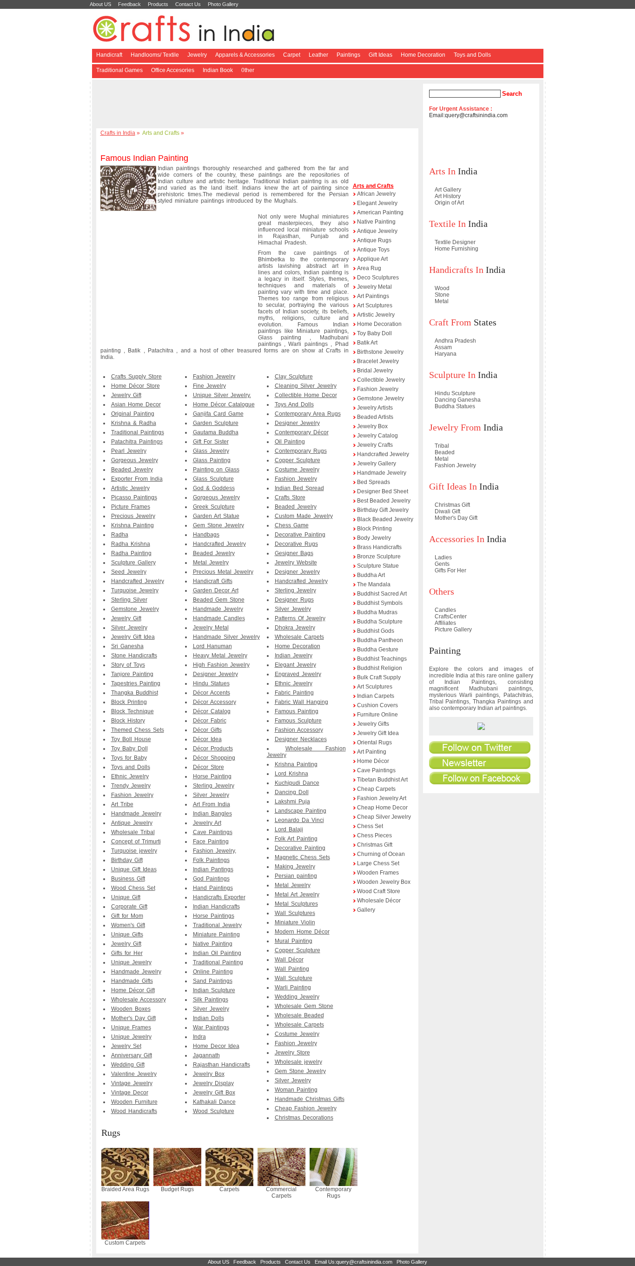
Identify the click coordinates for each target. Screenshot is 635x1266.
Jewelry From (455, 427)
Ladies (443, 557)
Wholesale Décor (379, 900)
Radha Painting (131, 553)
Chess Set (370, 826)
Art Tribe (122, 804)
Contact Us (188, 4)
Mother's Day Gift (133, 1018)
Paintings (348, 55)
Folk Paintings (211, 860)
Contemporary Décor (302, 432)
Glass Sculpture (213, 479)
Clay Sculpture (294, 376)
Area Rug (369, 268)
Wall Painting (292, 969)
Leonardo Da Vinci (299, 820)
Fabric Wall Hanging (301, 702)
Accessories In (456, 539)
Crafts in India (117, 133)
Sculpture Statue (378, 566)
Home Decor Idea (216, 1046)
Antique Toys (373, 249)
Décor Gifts (207, 730)
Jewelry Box (209, 1074)
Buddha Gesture (377, 649)
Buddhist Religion (379, 668)
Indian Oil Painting (217, 953)
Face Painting (211, 841)
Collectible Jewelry (381, 380)
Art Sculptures (374, 305)
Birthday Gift (127, 860)
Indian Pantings (213, 869)
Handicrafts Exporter (219, 897)
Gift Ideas (380, 55)
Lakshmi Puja (292, 801)
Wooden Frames (378, 872)
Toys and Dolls (472, 55)
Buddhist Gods (375, 631)
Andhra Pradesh (455, 341)
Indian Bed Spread (299, 488)
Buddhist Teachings (382, 659)
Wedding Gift (128, 1064)
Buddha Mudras (377, 612)
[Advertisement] (259, 105)
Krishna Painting (132, 525)
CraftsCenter (451, 616)
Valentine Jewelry (134, 1074)
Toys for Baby (129, 758)
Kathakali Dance (214, 1102)
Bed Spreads (373, 482)
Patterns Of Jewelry (300, 618)
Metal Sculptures (296, 904)
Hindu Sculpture (455, 393)
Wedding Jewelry (297, 997)
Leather (318, 55)
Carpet (291, 55)
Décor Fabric (209, 720)
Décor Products (213, 748)
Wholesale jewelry (298, 1062)
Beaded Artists (375, 417)
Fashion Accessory (299, 730)
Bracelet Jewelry (378, 361)
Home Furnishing (456, 248)
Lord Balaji (289, 829)
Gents (442, 564)
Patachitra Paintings (137, 441)
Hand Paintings (213, 888)
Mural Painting (293, 941)
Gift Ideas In (453, 486)
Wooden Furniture (134, 1102)
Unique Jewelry (131, 962)
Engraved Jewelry (298, 674)
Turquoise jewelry (134, 851)
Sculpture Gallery (133, 562)
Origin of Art (449, 202)
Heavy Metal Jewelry (220, 655)
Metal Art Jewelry (297, 894)
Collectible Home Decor (306, 395)
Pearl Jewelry (128, 451)
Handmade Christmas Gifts (309, 1099)
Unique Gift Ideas (134, 869)
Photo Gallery (223, 4)
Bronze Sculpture (379, 556)
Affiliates (445, 623)
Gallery (366, 910)
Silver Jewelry (129, 627)
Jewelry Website (296, 562)
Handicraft (109, 55)
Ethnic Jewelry (130, 776)
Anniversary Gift (131, 1055)
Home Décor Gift (133, 990)
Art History (448, 196)
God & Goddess (214, 488)
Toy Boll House (131, 739)
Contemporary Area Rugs (308, 414)
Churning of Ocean (381, 854)
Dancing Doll (292, 792)
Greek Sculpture (214, 507)
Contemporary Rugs (301, 451)
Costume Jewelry (297, 469)
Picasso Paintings (134, 497)
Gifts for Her (127, 953)
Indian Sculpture (214, 990)
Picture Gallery (453, 629)
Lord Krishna (291, 773)
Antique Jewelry (131, 823)
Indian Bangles (212, 813)
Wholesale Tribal (133, 832)
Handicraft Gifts (212, 581)
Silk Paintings (210, 999)
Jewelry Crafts (375, 445)
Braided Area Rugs (125, 1189)
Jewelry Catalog (377, 435)
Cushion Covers (377, 705)
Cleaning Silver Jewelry (306, 386)
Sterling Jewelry (213, 785)
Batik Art (367, 342)
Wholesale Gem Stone (304, 1006)
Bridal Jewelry (375, 370)
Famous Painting (296, 711)
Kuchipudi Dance (297, 783)
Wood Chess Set (133, 888)
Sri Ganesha (127, 646)
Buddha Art (371, 575)
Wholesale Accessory (138, 999)
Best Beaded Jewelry (383, 500)
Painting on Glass (216, 469)
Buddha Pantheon (380, 640)
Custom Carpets (125, 1242)
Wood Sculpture (213, 1111)
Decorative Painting (300, 534)
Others (441, 591)
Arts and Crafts (160, 133)
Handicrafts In (456, 270)
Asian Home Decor (136, 404)
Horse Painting (212, 776)
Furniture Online (377, 714)
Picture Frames (130, 507)
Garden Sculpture (215, 423)
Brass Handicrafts (379, 547)
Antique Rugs (374, 240)
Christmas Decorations (304, 1117)
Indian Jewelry (293, 655)
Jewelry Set (126, 1046)
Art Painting (371, 752)
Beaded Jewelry (132, 469)
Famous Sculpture (298, 720)
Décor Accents (211, 692)
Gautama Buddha (215, 432)
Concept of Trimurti (136, 841)
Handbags (206, 534)
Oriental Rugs (374, 742)
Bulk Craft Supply (379, 677)
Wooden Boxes (131, 1009)
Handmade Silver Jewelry (226, 637)
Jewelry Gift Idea (133, 637)
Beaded (445, 452)
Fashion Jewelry (132, 795)
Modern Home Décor (302, 931)
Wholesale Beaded (299, 1015)
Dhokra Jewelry (295, 627)
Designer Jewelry (215, 674)
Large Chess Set (378, 863)
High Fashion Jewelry (221, 665)
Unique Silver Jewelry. (222, 395)
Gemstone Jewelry (135, 609)
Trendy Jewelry (131, 785)
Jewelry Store (292, 1052)
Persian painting (296, 876)
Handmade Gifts (132, 981)
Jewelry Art (207, 823)
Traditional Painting (218, 962)
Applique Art (372, 259)
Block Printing (129, 702)
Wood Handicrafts (134, 1111)
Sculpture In (452, 375)
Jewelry (197, 55)
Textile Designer (455, 242)
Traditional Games (119, 70)
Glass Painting (212, 460)
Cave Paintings (212, 832)
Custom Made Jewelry (304, 516)
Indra (199, 1037)
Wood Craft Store (378, 891)
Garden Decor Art (215, 590)
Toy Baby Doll (129, 748)
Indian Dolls (208, 1018)
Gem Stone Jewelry (218, 525)
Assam (443, 347)
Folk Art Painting (296, 838)
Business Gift (128, 878)
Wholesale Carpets (299, 637)
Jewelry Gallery (376, 463)
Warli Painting (293, 987)
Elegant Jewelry (295, 665)
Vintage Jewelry (131, 1083)
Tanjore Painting (132, 674)
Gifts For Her (450, 570)
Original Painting (132, 414)
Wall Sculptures (295, 913)
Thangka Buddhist (134, 692)
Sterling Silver (129, 600)
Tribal (442, 446)
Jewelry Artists (375, 407)
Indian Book (218, 70)
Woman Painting (296, 1090)
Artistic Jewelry (130, 488)
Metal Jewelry (211, 562)
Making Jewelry (295, 866)
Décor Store (208, 767)
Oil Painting (290, 441)
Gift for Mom (127, 916)
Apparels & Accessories (245, 55)
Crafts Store (290, 497)
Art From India (211, 804)
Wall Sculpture (293, 978)
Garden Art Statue (216, 516)
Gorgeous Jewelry (134, 460)
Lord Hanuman (212, 646)
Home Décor (373, 761)
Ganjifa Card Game (218, 414)
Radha (119, 534)
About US (100, 4)
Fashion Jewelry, (214, 851)
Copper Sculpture (297, 460)
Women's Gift (128, 925)
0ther (247, 70)
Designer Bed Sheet (382, 491)
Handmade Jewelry (136, 813)
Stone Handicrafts (134, 655)
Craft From (450, 322)
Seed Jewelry (128, 572)
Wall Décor (289, 959)
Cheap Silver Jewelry (384, 817)
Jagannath (206, 1055)
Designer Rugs (294, 600)
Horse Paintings (213, 916)
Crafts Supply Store (136, 376)
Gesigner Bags (294, 553)
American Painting (380, 212)
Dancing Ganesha (458, 400)
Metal (442, 301)
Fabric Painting (294, 692)
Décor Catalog (212, 711)
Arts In (442, 171)
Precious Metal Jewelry (223, 572)
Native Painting (212, 944)
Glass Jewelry (211, 451)
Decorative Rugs (296, 544)
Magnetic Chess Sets (302, 857)
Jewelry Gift (126, 395)
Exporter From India (137, 479)
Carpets (229, 1189)
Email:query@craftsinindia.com (468, 115)
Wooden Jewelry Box (383, 882)
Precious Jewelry (133, 516)
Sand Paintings (212, 981)
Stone (442, 295)
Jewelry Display (213, 1083)
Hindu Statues (211, 683)
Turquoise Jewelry (135, 590)
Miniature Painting (216, 934)
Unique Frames (131, 1027)
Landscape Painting (300, 811)
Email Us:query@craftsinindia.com (353, 1262)
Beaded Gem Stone (219, 600)
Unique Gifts (127, 934)
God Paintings (211, 878)
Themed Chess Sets (137, 730)
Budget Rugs (177, 1189)
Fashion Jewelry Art (381, 798)
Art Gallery (448, 189)
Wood (442, 288)
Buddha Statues (455, 406)
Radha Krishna (130, 544)
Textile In (447, 224)
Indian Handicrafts (216, 906)
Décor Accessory (214, 702)
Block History (128, 720)
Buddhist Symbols (380, 603)
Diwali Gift (447, 511)
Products (158, 4)
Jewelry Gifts (373, 724)
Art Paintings (373, 296)
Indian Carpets (375, 696)
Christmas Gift (374, 845)
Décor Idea (207, 739)
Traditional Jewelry (217, 925)
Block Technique (132, 711)
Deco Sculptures (378, 277)
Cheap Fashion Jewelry (306, 1108)
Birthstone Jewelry (380, 352)
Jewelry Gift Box (214, 1092)
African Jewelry (376, 194)
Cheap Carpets (376, 789)
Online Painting (213, 971)
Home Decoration (423, 55)
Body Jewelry (374, 538)
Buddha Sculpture (380, 621)
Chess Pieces (374, 835)
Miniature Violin (295, 922)
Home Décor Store (135, 386)
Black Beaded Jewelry (385, 519)
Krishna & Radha (133, 423)
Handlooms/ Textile (155, 55)
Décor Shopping (214, 758)
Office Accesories (172, 70)
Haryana (445, 354)
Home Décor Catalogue (224, 404)
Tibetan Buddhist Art (382, 779)
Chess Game (292, 525)
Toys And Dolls (294, 404)
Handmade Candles (219, 618)
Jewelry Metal (211, 627)
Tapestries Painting (135, 683)
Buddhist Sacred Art (382, 593)
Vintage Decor (129, 1092)
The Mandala (373, 584)
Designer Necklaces (301, 739)
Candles (445, 610)
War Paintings (211, 1027)
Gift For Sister (211, 441)
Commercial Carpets (281, 1192)
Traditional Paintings (137, 432)
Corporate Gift (129, 906)
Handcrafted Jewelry (137, 581)
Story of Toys (128, 665)
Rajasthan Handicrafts (221, 1064)
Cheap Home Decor (382, 807)
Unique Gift (125, 897)
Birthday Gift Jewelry (383, 510)
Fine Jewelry (209, 386)
